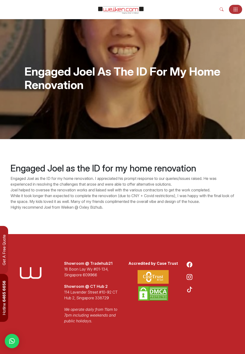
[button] (12, 341)
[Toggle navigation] (235, 9)
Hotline (4, 298)
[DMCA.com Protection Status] (153, 293)
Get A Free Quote (4, 250)
